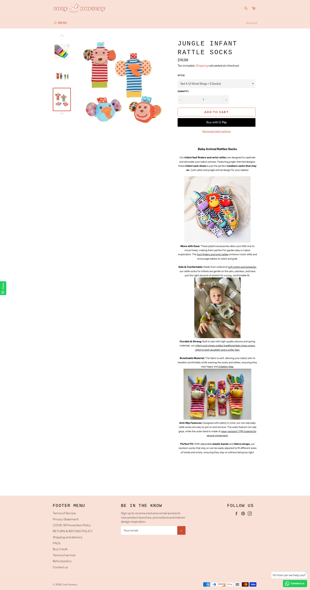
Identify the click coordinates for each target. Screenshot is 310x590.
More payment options (216, 131)
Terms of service (64, 555)
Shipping (202, 65)
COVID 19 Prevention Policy (72, 525)
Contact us (60, 567)
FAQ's (56, 543)
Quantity (183, 91)
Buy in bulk (60, 549)
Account (251, 23)
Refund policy (62, 561)
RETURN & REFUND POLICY (73, 531)
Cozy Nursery (69, 584)
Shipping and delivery (67, 537)
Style (181, 75)
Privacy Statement (65, 519)
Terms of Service (64, 513)
